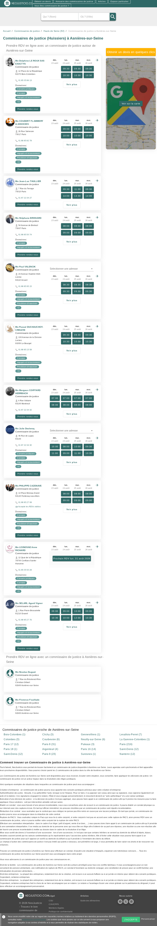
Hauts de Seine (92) (54, 31)
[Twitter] (125, 901)
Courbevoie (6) (51, 739)
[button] (72, 268)
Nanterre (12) (127, 754)
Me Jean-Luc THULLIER (28, 181)
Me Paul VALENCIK (25, 266)
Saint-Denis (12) (129, 749)
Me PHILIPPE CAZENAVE (28, 486)
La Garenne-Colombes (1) (135, 739)
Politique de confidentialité (61, 912)
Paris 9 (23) (49, 754)
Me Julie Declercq (24, 428)
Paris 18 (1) (10, 749)
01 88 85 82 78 (25, 141)
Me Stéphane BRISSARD (28, 218)
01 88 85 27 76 (25, 620)
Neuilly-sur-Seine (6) (93, 739)
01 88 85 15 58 (25, 350)
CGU (51, 901)
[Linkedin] (131, 901)
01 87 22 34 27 (25, 198)
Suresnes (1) (88, 754)
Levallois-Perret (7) (131, 734)
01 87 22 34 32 (25, 410)
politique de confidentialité (34, 920)
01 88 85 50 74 (25, 235)
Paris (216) (126, 744)
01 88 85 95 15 (25, 286)
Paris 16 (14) (88, 749)
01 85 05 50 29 (25, 570)
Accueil (7, 31)
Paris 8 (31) (49, 744)
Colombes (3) (11, 739)
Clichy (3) (48, 734)
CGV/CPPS (54, 904)
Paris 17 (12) (11, 744)
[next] (97, 60)
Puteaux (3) (87, 744)
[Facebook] (120, 901)
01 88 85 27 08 (25, 502)
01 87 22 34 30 (25, 445)
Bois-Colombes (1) (14, 734)
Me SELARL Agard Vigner (29, 603)
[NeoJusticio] (20, 6)
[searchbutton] (113, 17)
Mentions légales (56, 908)
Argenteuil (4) (50, 749)
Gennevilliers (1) (90, 734)
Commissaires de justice (27, 31)
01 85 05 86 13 (25, 80)
